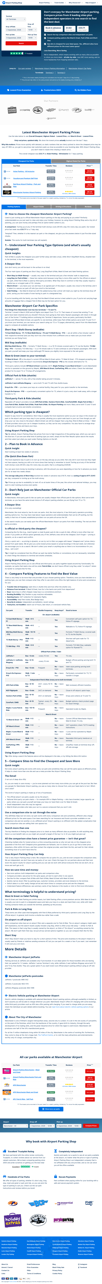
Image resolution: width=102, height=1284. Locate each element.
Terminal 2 (49, 73)
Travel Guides (59, 2)
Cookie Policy (57, 1273)
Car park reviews (24, 68)
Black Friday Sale (58, 1267)
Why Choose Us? (75, 2)
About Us (4, 1264)
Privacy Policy (57, 1270)
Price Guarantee (32, 1267)
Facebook (83, 1267)
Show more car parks (52, 1109)
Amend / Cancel (7, 1267)
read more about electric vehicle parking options (70, 1007)
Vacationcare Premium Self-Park (25, 178)
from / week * (83, 30)
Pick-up (60, 1122)
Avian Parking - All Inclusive (23, 171)
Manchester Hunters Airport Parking (27, 192)
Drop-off (33, 1122)
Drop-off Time (30, 25)
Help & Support (90, 2)
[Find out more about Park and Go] (38, 1220)
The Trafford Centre (45, 1035)
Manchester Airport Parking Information (50, 68)
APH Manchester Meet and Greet (25, 1092)
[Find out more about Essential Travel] (64, 1203)
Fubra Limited (13, 1281)
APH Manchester (19, 1085)
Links (3, 1273)
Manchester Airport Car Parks (80, 68)
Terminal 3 (61, 73)
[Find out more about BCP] (38, 1203)
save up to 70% (50, 30)
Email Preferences (33, 1264)
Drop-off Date (10, 26)
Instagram (83, 1264)
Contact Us (5, 1270)
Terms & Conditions (34, 1273)
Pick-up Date (10, 34)
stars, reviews (69, 193)
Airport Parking (44, 2)
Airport (6, 1122)
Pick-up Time (32, 34)
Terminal (9, 16)
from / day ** (70, 30)
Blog (54, 1264)
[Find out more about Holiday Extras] (13, 1220)
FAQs (29, 1270)
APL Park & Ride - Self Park (23, 1099)
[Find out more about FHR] (89, 1203)
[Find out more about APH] (13, 1203)
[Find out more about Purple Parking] (64, 1220)
